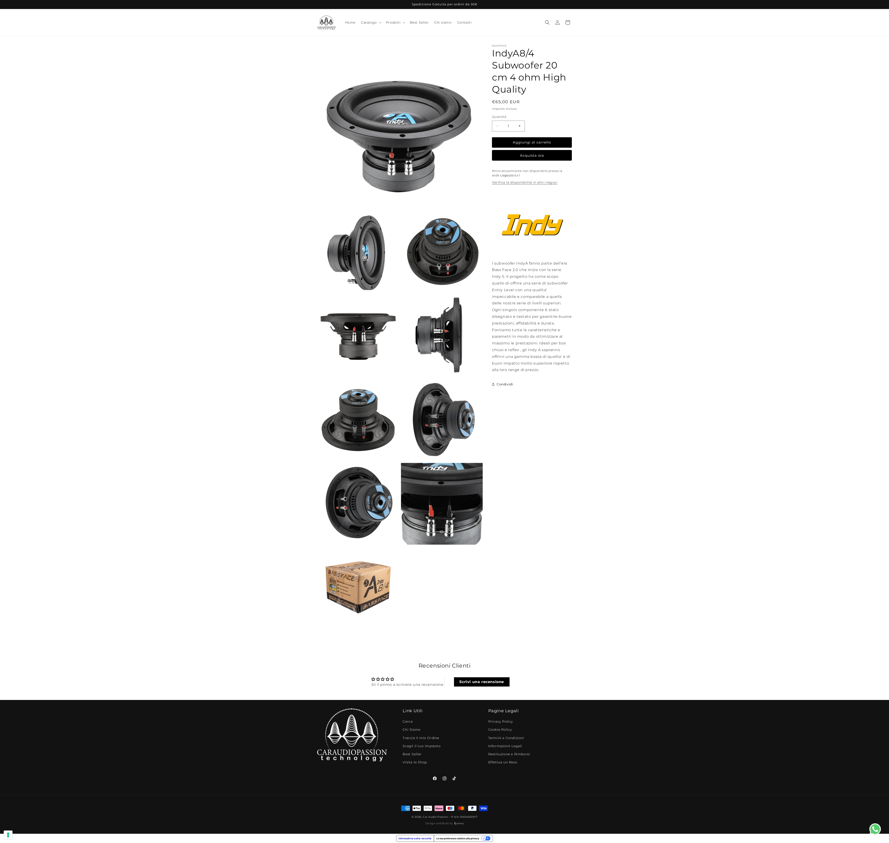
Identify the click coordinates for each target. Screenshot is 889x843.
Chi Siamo (411, 730)
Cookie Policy (500, 730)
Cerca (408, 722)
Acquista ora (532, 155)
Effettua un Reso (502, 762)
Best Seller (412, 754)
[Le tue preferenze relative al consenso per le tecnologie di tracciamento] (8, 835)
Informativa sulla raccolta (415, 838)
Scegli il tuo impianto (422, 746)
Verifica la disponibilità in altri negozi (524, 182)
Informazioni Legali (505, 746)
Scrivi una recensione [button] (481, 682)
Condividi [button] (505, 384)
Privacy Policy (500, 722)
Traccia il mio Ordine (421, 738)
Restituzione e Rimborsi (509, 754)
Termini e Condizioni (506, 738)
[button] (370, 22)
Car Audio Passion (435, 816)
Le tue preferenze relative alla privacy (457, 838)
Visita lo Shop (415, 762)
